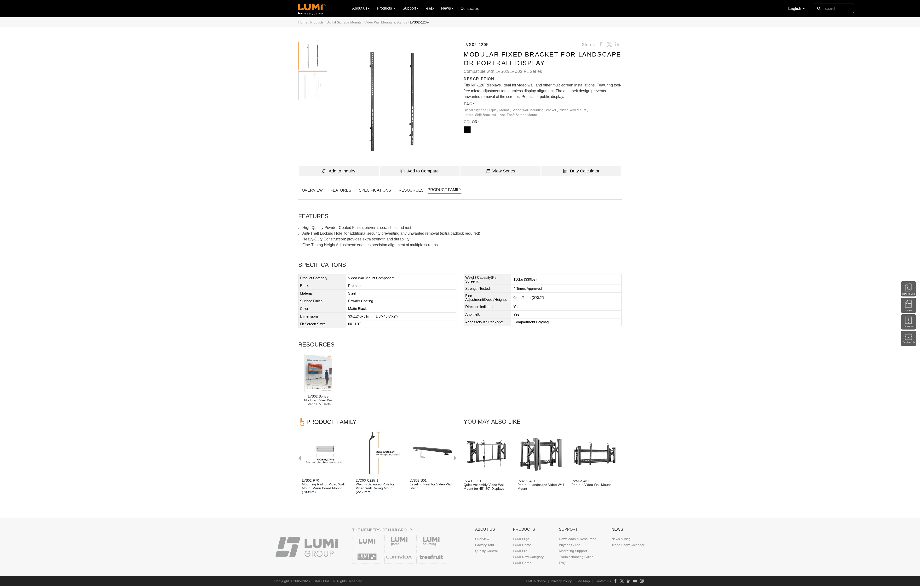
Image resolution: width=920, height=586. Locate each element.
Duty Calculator (584, 171)
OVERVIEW (312, 190)
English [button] (795, 8)
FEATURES (340, 190)
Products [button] (385, 8)
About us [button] (359, 8)
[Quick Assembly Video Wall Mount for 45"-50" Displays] (487, 453)
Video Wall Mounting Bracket (535, 110)
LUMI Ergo (521, 539)
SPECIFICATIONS (375, 190)
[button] (392, 101)
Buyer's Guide (569, 545)
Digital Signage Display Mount (487, 110)
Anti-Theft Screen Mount (518, 115)
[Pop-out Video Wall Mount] (594, 453)
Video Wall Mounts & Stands (385, 22)
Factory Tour (484, 545)
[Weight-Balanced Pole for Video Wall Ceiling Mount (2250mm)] (379, 452)
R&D (430, 8)
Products (317, 22)
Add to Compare (423, 171)
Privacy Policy (561, 581)
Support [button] (409, 8)
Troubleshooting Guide (576, 557)
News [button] (446, 8)
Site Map (583, 581)
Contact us (469, 8)
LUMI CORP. (321, 581)
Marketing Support (573, 551)
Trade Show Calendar (627, 545)
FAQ (562, 563)
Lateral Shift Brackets (480, 115)
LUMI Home (522, 545)
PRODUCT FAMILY (444, 190)
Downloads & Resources (577, 539)
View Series (503, 171)
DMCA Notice (536, 581)
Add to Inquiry (342, 171)
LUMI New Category (528, 557)
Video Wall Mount (573, 110)
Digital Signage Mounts (344, 22)
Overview (482, 539)
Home (302, 22)
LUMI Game (522, 563)
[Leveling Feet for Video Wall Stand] (433, 452)
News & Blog (621, 539)
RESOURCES (411, 190)
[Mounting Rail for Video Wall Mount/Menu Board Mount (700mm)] (325, 452)
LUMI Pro (520, 551)
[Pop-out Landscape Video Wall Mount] (541, 453)
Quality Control (486, 551)
